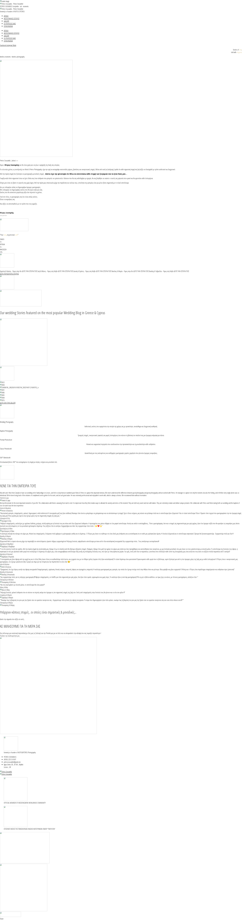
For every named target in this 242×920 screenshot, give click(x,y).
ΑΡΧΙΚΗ (6, 16)
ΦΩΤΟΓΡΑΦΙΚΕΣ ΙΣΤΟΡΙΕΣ (11, 18)
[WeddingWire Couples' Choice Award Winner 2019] (6, 771)
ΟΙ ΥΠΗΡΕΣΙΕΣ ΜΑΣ (10, 23)
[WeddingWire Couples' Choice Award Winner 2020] (6, 774)
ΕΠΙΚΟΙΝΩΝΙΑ (8, 26)
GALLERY (6, 21)
